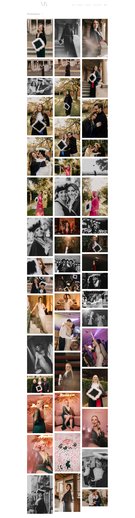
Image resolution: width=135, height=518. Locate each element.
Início (73, 4)
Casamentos (80, 4)
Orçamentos (88, 4)
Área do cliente (97, 4)
